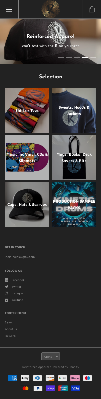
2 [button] (69, 61)
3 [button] (77, 61)
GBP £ (48, 360)
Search (9, 325)
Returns (10, 339)
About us (11, 332)
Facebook (18, 283)
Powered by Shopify (65, 370)
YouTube (17, 303)
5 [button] (93, 61)
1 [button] (61, 61)
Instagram (18, 297)
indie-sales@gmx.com (20, 260)
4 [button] (85, 61)
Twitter (16, 290)
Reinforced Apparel (36, 370)
